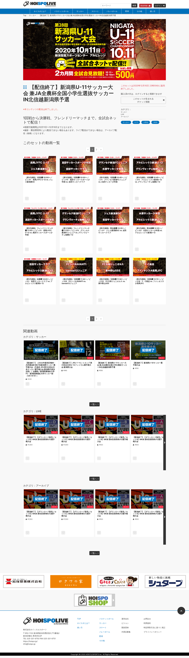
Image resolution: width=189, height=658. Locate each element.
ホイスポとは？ (40, 11)
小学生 (145, 122)
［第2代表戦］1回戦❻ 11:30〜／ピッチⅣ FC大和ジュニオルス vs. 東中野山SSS (112, 281)
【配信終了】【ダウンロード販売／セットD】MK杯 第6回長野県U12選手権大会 (41, 439)
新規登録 (144, 5)
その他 (139, 11)
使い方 (152, 11)
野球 (127, 11)
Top (24, 15)
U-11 (136, 122)
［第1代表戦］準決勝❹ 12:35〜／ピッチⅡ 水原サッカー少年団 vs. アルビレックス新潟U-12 (149, 230)
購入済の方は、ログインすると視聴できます (141, 94)
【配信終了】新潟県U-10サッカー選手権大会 (148, 364)
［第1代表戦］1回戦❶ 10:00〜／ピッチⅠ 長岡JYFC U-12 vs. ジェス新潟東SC (39, 179)
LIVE (122, 114)
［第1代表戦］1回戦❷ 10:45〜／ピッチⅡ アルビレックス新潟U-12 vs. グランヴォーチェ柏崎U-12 (149, 179)
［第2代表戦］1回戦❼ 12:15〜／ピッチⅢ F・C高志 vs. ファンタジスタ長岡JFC (149, 281)
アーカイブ (125, 117)
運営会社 (125, 619)
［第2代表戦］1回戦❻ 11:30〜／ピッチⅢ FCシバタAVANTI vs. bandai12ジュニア (76, 281)
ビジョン (125, 623)
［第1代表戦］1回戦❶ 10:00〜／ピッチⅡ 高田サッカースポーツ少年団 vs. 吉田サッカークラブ (76, 179)
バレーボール (112, 11)
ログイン (158, 5)
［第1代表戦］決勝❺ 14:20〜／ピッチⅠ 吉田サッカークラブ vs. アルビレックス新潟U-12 (39, 281)
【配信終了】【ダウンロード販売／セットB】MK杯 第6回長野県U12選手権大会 (112, 439)
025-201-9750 (33, 638)
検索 (134, 5)
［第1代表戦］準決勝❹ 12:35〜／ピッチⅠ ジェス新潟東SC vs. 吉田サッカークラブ (112, 230)
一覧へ (94, 404)
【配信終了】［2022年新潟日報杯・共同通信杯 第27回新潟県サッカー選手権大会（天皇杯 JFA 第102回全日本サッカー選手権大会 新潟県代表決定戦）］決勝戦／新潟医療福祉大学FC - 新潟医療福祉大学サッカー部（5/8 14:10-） (41, 369)
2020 (155, 122)
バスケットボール (61, 11)
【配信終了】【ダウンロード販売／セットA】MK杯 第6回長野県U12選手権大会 (148, 439)
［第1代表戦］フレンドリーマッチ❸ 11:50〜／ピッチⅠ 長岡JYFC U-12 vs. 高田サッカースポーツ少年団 (39, 231)
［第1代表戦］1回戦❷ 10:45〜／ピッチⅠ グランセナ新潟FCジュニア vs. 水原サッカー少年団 (112, 179)
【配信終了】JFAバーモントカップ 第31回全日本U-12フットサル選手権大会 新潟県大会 (76, 365)
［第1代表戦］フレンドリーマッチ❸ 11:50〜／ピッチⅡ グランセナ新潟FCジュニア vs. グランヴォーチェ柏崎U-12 (76, 231)
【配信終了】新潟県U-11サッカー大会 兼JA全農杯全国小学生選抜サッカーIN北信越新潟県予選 (112, 365)
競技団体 (125, 627)
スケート (95, 11)
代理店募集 (125, 632)
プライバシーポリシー (153, 632)
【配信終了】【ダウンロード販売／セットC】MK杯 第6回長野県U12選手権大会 (76, 439)
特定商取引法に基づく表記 (154, 627)
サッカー (80, 11)
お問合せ (147, 619)
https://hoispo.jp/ (30, 641)
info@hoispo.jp (29, 644)
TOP (79, 619)
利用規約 (147, 623)
